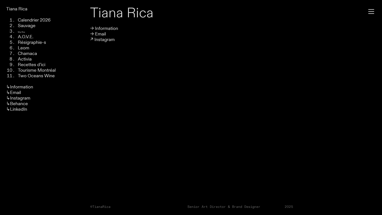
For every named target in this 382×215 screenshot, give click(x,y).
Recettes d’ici (31, 65)
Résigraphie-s (32, 42)
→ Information (104, 28)
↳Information (19, 87)
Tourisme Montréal (37, 70)
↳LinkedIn (16, 109)
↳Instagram (18, 98)
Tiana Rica (16, 9)
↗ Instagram (102, 40)
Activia (25, 59)
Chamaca (27, 53)
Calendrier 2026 (34, 20)
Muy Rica (21, 32)
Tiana (106, 13)
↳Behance (17, 104)
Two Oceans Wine (36, 76)
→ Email (98, 34)
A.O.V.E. (25, 37)
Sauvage (26, 26)
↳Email (13, 92)
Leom (23, 48)
